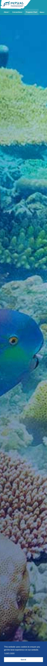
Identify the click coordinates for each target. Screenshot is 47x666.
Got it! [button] (23, 660)
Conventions (17, 12)
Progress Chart (31, 12)
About (6, 12)
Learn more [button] (9, 653)
